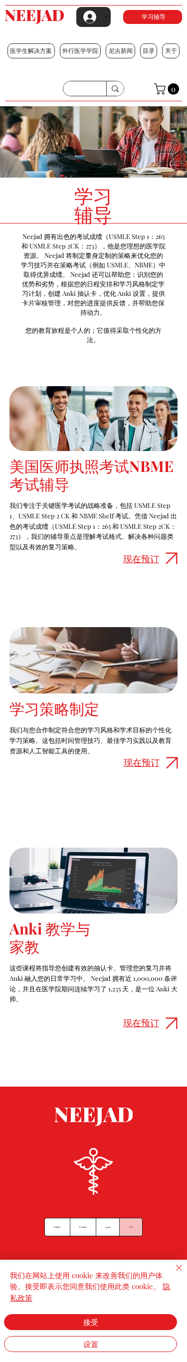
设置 (90, 1344)
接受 (90, 1322)
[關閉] (173, 1274)
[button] (31, 50)
